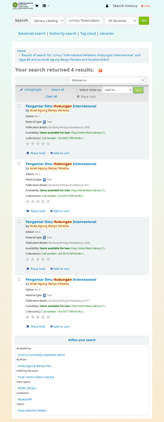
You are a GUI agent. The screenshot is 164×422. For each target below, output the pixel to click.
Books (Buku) (27, 388)
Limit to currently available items (41, 355)
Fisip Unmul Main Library (22, 6)
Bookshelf (25, 399)
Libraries (107, 33)
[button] (36, 6)
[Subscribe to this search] (100, 70)
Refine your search (82, 340)
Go (144, 20)
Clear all (51, 96)
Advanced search (32, 33)
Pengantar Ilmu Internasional (61, 106)
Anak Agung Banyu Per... (35, 366)
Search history (125, 6)
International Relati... (33, 410)
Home (21, 51)
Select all (57, 90)
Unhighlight (32, 90)
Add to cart (61, 153)
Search (21, 20)
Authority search (63, 33)
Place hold (37, 153)
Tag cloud (88, 33)
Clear (146, 6)
